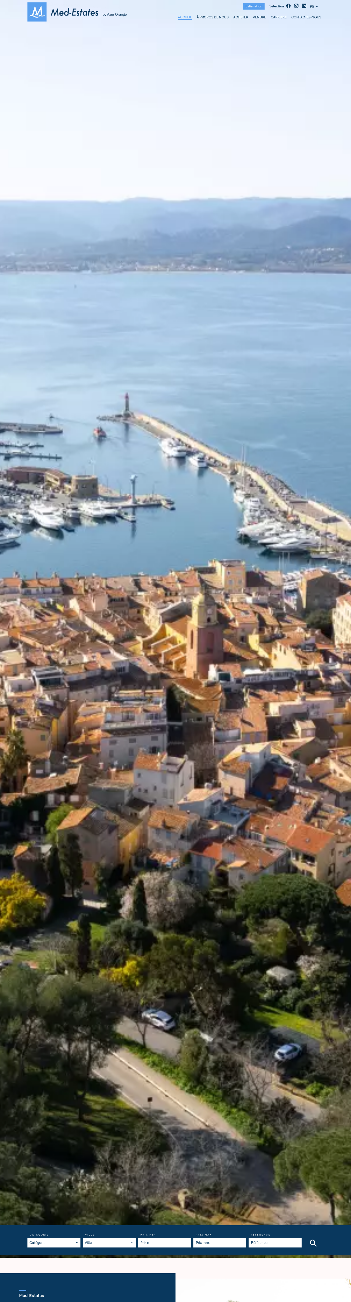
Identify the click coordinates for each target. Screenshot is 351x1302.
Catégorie (39, 1234)
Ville (90, 1234)
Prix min (148, 1234)
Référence (261, 1234)
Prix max (204, 1234)
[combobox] (53, 1242)
